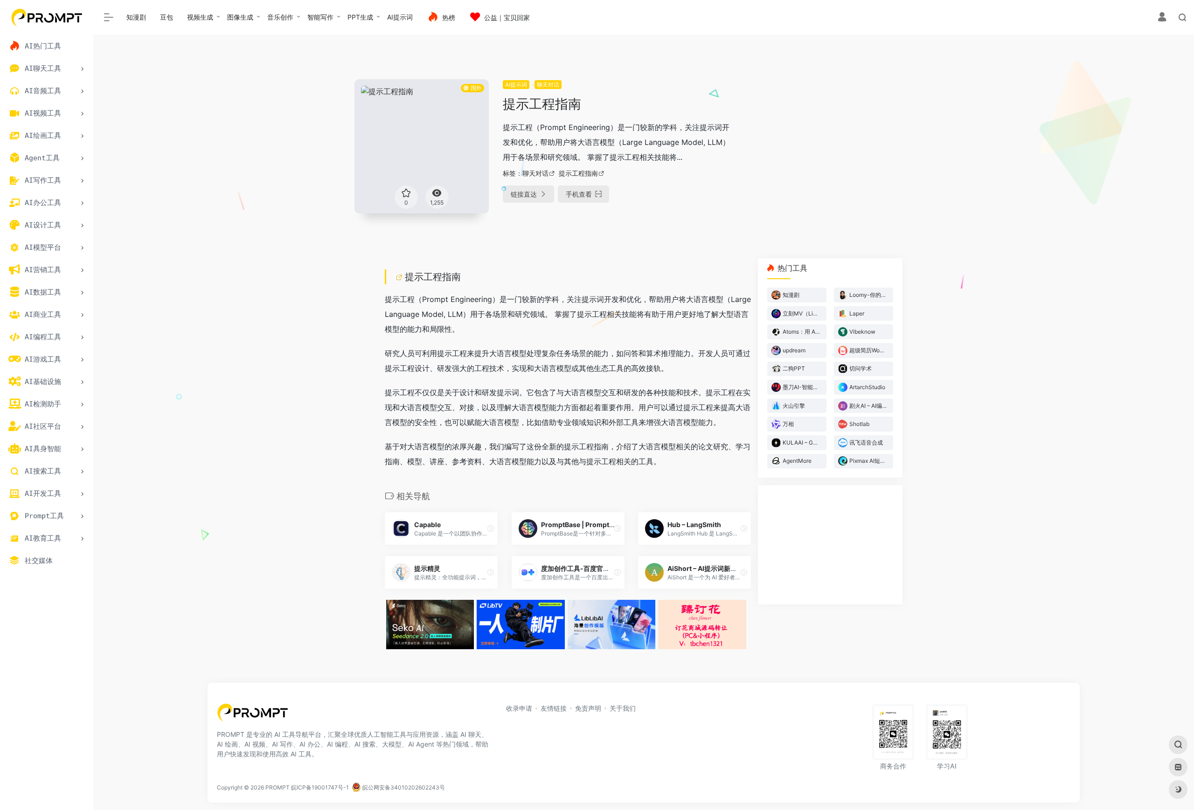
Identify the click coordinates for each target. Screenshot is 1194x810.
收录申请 (519, 708)
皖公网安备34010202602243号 (403, 787)
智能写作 (320, 17)
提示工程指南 (578, 173)
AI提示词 (400, 17)
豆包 (166, 17)
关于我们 (623, 708)
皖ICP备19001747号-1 (320, 787)
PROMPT (277, 787)
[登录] (1162, 17)
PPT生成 (360, 17)
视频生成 (200, 17)
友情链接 (554, 708)
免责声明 (588, 708)
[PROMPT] (252, 716)
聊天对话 (548, 84)
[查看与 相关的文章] (400, 276)
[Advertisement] (841, 144)
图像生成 (240, 17)
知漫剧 (136, 17)
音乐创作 (280, 17)
